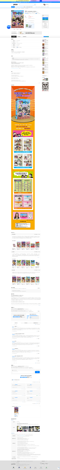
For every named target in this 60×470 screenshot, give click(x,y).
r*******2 (22, 395)
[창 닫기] (33, 24)
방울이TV (26, 12)
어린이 (14, 51)
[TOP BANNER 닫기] (59, 1)
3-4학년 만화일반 (23, 51)
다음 (15, 324)
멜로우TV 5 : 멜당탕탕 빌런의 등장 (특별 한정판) (46, 41)
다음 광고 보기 (48, 5)
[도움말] (27, 17)
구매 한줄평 (34, 403)
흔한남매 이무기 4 (46, 43)
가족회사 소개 (47, 461)
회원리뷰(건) (30, 13)
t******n (43, 76)
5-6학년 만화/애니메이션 (19, 52)
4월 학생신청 (43, 77)
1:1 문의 (24, 435)
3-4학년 (15, 51)
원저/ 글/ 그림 (28, 12)
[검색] (35, 4)
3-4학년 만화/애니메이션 (19, 51)
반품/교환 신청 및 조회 (21, 435)
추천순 (37, 324)
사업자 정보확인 (28, 464)
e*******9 (16, 349)
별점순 (39, 324)
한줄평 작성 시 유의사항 (39, 370)
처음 (12, 324)
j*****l (37, 395)
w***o (15, 334)
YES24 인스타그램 (44, 461)
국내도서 (12, 51)
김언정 (28, 12)
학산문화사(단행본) (33, 12)
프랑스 (30, 26)
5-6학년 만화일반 (23, 52)
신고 (19, 334)
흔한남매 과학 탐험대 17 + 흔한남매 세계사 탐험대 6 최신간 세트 (37, 267)
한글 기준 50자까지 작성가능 (15, 371)
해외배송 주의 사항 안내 (45, 21)
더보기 (47, 39)
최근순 (35, 324)
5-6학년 (15, 52)
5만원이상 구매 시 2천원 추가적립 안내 (34, 18)
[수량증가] (46, 16)
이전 (13, 324)
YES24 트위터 (43, 461)
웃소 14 (45, 61)
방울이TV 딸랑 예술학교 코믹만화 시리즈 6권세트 (33, 249)
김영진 (29, 12)
